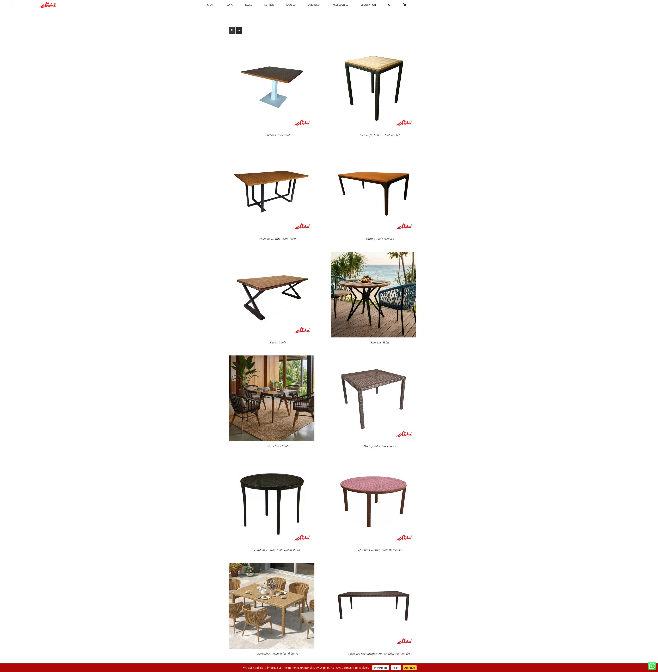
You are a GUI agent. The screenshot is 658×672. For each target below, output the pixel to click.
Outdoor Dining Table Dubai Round (278, 550)
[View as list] (239, 30)
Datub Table (278, 342)
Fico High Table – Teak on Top (380, 135)
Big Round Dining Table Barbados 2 (380, 550)
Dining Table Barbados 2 (380, 446)
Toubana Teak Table (278, 135)
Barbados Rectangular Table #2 (278, 653)
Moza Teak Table (278, 446)
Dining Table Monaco (380, 238)
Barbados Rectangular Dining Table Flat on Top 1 (380, 653)
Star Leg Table (380, 342)
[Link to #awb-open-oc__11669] (11, 5)
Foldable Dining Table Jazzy (278, 238)
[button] (389, 5)
